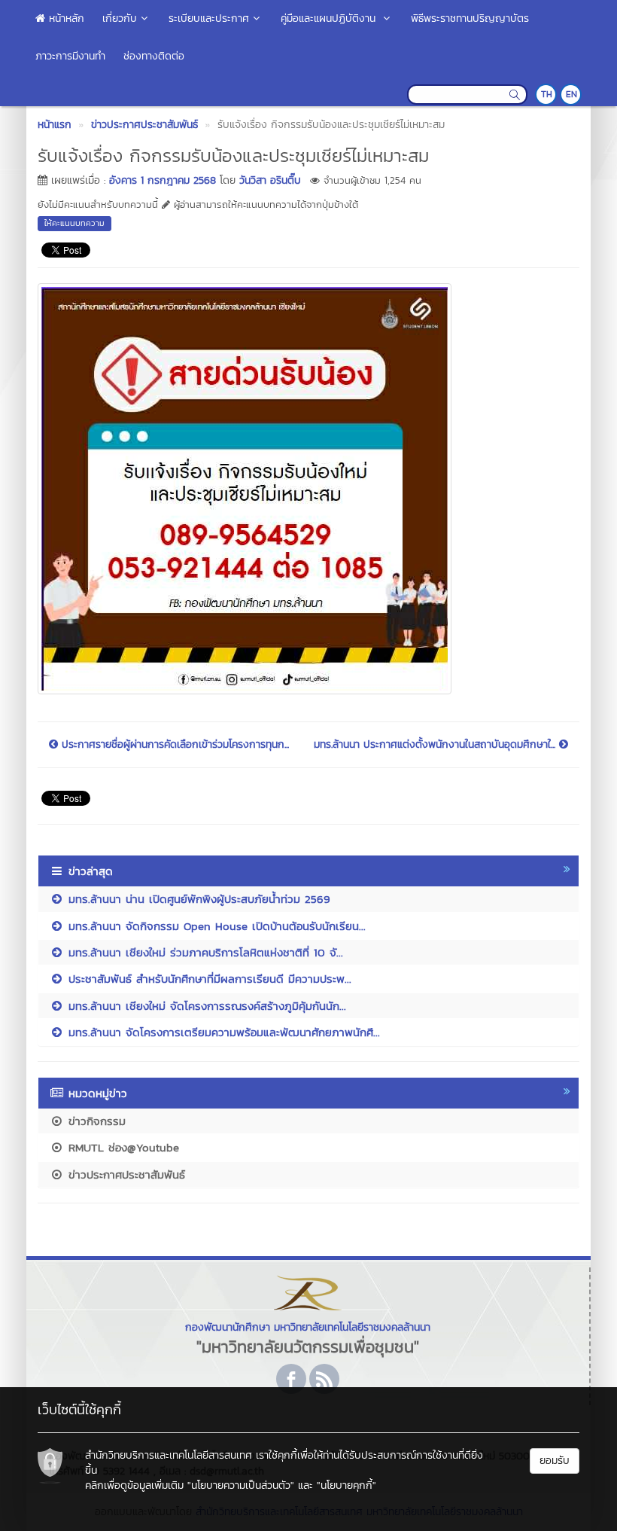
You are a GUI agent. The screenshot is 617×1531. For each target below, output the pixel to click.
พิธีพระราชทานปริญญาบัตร (470, 18)
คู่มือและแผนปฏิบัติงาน (330, 18)
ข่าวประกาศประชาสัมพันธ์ (124, 1174)
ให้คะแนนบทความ (74, 223)
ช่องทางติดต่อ (153, 56)
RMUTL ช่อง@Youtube (121, 1147)
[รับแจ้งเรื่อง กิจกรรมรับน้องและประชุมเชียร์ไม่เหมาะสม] (244, 486)
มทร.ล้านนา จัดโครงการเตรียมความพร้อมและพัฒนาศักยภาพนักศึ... (222, 1032)
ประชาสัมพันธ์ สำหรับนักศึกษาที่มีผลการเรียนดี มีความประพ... (207, 978)
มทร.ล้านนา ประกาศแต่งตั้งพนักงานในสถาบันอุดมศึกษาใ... (436, 744)
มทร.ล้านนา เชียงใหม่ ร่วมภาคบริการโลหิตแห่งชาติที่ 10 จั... (203, 952)
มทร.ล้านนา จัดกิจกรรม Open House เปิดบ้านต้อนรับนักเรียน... (215, 926)
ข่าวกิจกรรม (95, 1121)
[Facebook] (291, 1379)
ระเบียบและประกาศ (209, 18)
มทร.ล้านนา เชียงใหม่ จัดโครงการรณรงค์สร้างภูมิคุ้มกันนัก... (205, 1005)
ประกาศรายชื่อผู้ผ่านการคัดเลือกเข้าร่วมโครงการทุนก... (173, 744)
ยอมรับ (554, 1460)
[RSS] (324, 1379)
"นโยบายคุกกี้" (346, 1485)
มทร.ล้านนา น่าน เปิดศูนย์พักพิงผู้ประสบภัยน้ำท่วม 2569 (197, 898)
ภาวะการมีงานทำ (70, 56)
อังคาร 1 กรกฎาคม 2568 (162, 180)
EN (571, 94)
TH (546, 94)
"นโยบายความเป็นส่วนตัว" (240, 1485)
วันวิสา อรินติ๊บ (270, 180)
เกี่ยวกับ (119, 18)
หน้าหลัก (64, 18)
